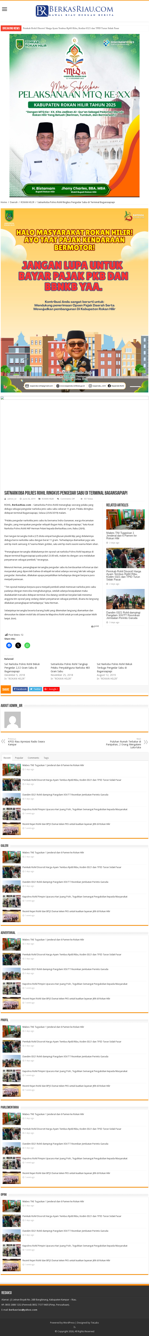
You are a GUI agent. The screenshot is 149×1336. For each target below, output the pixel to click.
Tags (46, 757)
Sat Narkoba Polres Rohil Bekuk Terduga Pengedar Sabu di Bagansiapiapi (114, 668)
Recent (7, 757)
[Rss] (74, 1327)
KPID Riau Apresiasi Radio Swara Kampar (26, 742)
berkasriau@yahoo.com (23, 1309)
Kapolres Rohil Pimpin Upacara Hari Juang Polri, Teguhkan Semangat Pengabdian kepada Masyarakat (75, 809)
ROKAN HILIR (27, 202)
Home (4, 202)
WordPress (69, 1322)
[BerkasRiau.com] (74, 10)
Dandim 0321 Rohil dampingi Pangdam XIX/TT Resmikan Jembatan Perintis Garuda (123, 615)
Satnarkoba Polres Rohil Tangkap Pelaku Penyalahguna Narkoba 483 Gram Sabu (70, 668)
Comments (33, 757)
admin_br (12, 499)
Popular (19, 757)
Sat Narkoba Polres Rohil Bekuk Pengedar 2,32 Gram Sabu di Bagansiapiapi (22, 668)
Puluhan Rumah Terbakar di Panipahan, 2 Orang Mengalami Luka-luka (123, 743)
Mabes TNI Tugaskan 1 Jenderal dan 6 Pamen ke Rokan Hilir (121, 535)
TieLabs (95, 1322)
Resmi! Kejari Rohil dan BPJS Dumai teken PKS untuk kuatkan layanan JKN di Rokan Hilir (66, 824)
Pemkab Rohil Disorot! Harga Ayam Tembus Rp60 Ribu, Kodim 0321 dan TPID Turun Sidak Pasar (71, 28)
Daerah (14, 202)
